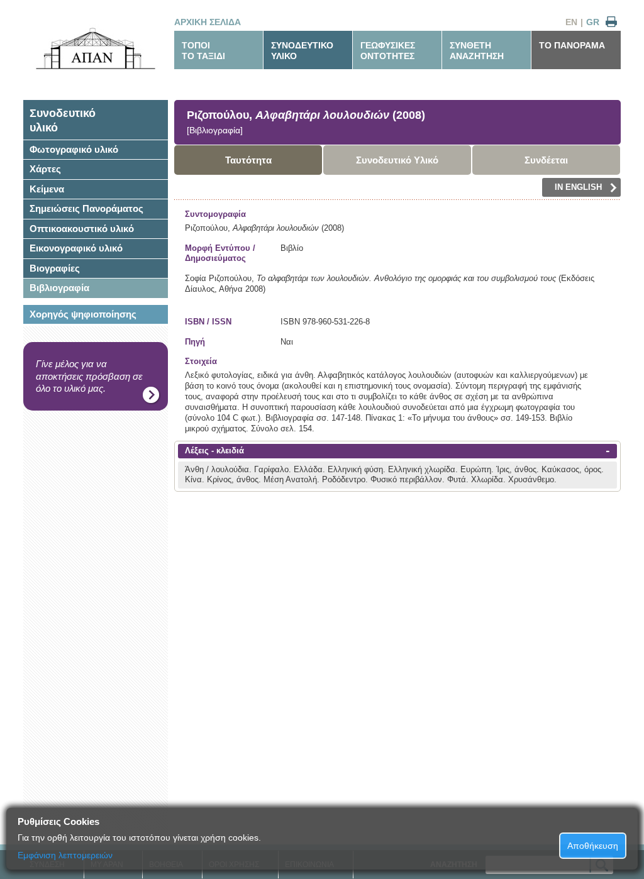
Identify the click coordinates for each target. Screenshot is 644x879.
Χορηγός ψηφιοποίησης (83, 314)
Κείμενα (47, 189)
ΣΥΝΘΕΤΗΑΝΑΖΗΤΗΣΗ (477, 50)
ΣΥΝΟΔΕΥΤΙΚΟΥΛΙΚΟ (302, 50)
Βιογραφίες (55, 268)
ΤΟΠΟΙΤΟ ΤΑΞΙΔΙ (203, 50)
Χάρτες (45, 168)
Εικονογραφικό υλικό (76, 248)
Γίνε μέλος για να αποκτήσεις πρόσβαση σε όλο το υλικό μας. (89, 376)
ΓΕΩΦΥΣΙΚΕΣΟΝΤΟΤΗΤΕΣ (387, 50)
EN (571, 22)
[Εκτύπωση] (611, 22)
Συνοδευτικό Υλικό (397, 160)
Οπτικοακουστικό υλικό (82, 228)
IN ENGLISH (578, 187)
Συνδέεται (546, 160)
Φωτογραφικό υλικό (74, 149)
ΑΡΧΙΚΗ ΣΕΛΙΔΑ (207, 22)
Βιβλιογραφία (59, 287)
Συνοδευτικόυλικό (63, 120)
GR (592, 22)
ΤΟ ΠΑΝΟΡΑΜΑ (572, 45)
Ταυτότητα (248, 160)
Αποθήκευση (592, 846)
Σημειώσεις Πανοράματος (86, 208)
